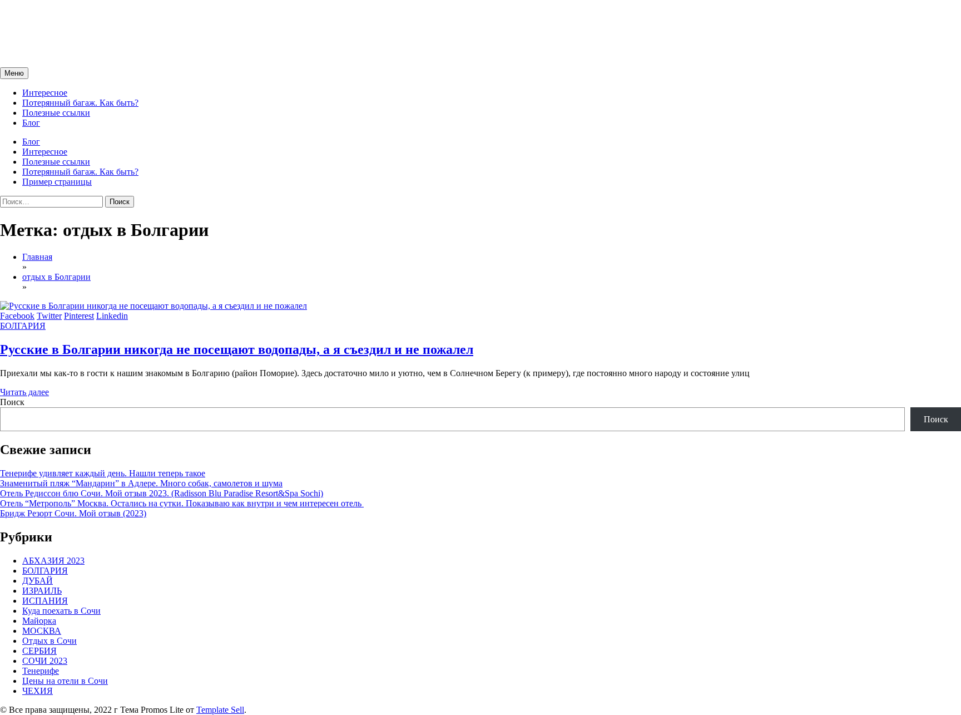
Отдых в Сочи (49, 640)
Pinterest (79, 315)
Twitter (49, 315)
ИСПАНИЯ (45, 600)
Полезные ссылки (56, 112)
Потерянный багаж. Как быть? (80, 102)
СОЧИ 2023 (44, 660)
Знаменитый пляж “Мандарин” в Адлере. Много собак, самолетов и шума (141, 483)
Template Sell (220, 709)
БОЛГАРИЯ (23, 326)
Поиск (12, 402)
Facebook (17, 315)
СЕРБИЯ (39, 650)
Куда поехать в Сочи (61, 610)
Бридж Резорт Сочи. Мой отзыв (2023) (73, 513)
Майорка (39, 620)
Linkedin (112, 315)
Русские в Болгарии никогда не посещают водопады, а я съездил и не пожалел (236, 349)
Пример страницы (57, 181)
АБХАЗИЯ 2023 (53, 560)
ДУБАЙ (37, 580)
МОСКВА (41, 630)
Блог (31, 122)
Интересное (44, 92)
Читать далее (24, 392)
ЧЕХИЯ (37, 691)
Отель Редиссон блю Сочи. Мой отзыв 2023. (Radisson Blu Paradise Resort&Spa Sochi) (161, 493)
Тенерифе (40, 670)
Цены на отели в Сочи (65, 681)
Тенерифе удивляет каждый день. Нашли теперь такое (102, 473)
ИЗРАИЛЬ (42, 590)
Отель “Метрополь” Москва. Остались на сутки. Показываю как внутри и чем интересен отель (182, 503)
